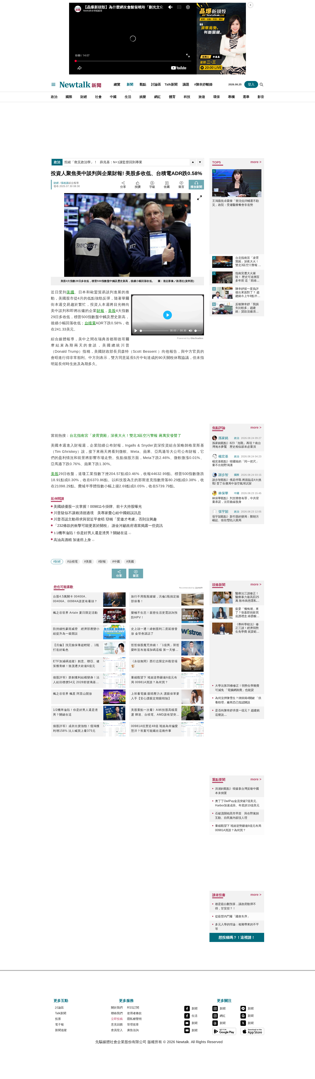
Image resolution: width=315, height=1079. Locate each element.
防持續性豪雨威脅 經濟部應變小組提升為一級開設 (76, 631)
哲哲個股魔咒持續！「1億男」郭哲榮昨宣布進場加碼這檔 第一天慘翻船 (155, 648)
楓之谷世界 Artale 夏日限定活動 (75, 612)
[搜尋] (261, 84)
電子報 (59, 1024)
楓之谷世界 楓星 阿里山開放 (72, 693)
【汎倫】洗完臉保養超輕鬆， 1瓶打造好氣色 (76, 647)
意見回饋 (117, 1024)
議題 (186, 84)
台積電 (90, 323)
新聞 (130, 84)
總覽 (117, 84)
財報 (100, 311)
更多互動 (61, 1001)
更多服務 (126, 1001)
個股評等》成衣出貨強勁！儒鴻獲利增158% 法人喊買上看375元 (76, 728)
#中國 (116, 561)
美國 (70, 292)
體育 (172, 97)
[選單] (53, 84)
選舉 (246, 97)
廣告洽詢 (133, 1030)
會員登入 (117, 1030)
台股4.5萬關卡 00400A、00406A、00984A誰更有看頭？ (75, 599)
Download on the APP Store (252, 1031)
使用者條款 (134, 1013)
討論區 (156, 84)
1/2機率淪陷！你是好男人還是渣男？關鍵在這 (75, 712)
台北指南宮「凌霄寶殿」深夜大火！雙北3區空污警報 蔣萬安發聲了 (125, 435)
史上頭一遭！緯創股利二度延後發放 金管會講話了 (154, 631)
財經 (83, 97)
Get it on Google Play (224, 1031)
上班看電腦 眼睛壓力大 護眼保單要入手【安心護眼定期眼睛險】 (155, 696)
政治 (54, 97)
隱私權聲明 (134, 1018)
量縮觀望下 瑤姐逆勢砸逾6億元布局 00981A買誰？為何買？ (154, 680)
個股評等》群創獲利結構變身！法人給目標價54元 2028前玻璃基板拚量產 (76, 680)
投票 (58, 1018)
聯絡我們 (117, 1013)
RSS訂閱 (133, 1007)
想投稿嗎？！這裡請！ (237, 937)
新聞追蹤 (61, 1030)
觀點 (143, 84)
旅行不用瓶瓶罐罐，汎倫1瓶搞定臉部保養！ (155, 599)
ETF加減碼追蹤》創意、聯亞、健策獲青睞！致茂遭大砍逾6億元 (76, 664)
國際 (69, 97)
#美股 (88, 561)
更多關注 (224, 1001)
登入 (251, 84)
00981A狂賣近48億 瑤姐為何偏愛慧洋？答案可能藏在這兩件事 (154, 728)
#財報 (102, 561)
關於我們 (117, 1007)
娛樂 (142, 97)
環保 (216, 97)
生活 (128, 97)
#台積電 (72, 561)
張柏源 (65, 182)
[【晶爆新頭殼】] (221, 38)
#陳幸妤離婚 (203, 84)
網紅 (157, 97)
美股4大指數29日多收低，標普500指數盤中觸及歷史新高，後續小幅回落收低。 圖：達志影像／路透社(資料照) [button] (127, 281)
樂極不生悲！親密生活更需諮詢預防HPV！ (154, 615)
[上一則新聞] (193, 162)
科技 (187, 97)
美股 (112, 311)
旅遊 (202, 97)
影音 (261, 97)
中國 (113, 97)
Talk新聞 (171, 84)
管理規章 (133, 1024)
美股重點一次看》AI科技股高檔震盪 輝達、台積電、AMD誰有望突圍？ (154, 712)
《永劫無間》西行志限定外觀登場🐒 (154, 664)
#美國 (130, 561)
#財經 (57, 561)
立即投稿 (117, 1018)
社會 (98, 97)
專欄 (231, 97)
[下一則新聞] (200, 162)
